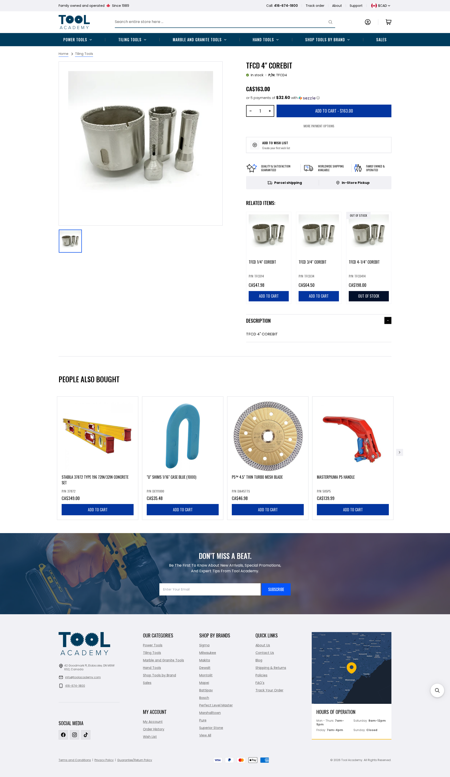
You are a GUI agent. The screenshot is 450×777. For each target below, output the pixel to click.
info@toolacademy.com (83, 677)
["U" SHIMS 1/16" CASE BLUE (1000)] (182, 458)
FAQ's (259, 682)
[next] (399, 452)
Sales (381, 39)
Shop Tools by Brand (325, 39)
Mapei (204, 682)
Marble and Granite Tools (197, 39)
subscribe (276, 589)
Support (356, 5)
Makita (204, 660)
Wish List (150, 736)
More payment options (319, 125)
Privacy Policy (104, 760)
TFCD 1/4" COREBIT (262, 262)
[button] (283, 97)
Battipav (206, 690)
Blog (258, 660)
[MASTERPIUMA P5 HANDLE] (353, 458)
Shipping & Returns (270, 667)
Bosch (204, 697)
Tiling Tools (130, 39)
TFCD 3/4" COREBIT (312, 262)
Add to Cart (334, 111)
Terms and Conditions (75, 760)
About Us (262, 645)
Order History (153, 729)
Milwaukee (207, 652)
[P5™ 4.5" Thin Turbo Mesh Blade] (267, 458)
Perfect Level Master (216, 705)
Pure (202, 720)
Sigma (204, 645)
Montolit (206, 675)
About (337, 5)
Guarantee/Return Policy (134, 760)
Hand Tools (263, 39)
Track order (315, 5)
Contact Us (264, 652)
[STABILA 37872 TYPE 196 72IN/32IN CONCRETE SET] (97, 458)
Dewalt (204, 667)
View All (205, 735)
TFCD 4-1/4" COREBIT (364, 262)
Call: (282, 5)
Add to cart (98, 509)
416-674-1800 (75, 686)
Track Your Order (269, 690)
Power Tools (75, 39)
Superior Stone (211, 727)
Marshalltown (210, 712)
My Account (153, 721)
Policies (261, 675)
